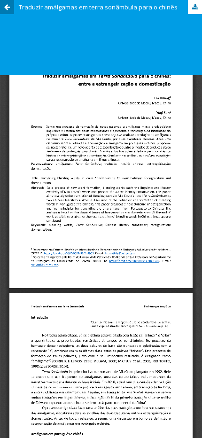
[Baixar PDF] (195, 7)
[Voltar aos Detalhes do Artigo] (7, 7)
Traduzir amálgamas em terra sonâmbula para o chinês (98, 7)
